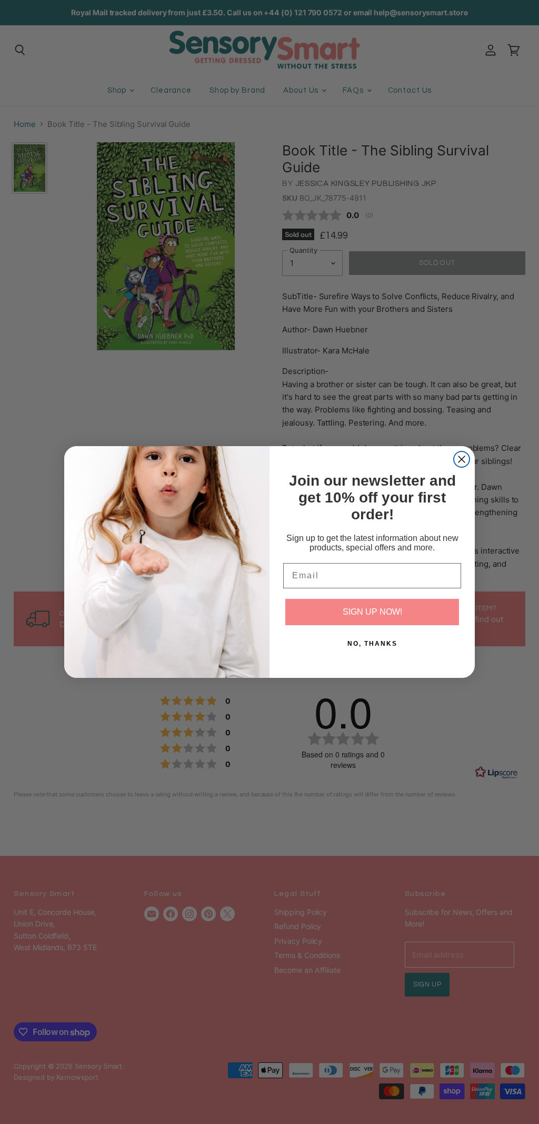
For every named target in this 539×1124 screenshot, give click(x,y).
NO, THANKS (372, 643)
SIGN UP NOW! (372, 611)
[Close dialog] (462, 459)
